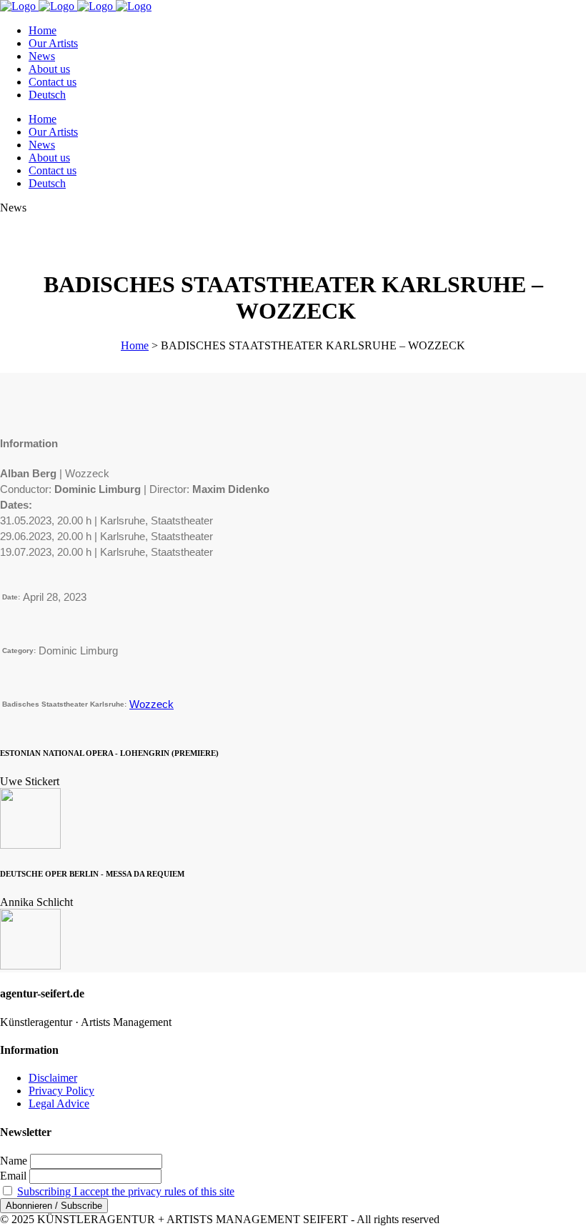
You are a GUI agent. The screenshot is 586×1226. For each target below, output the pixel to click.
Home (135, 345)
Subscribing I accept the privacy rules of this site (125, 1191)
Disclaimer (53, 1078)
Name (13, 1161)
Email (13, 1176)
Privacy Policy (61, 1091)
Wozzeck (151, 704)
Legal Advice (59, 1103)
